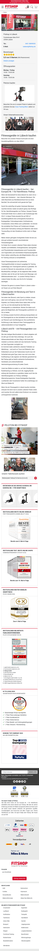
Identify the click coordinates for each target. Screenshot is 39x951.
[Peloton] (19, 441)
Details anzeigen (9, 61)
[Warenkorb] (36, 7)
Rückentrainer (7, 937)
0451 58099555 (30, 44)
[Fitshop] (11, 7)
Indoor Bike (6, 921)
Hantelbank (24, 918)
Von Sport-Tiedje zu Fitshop (9, 801)
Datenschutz (24, 888)
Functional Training (8, 934)
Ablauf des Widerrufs (26, 898)
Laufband (6, 911)
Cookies (5, 891)
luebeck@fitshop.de (29, 46)
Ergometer (24, 908)
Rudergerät (24, 911)
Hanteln (23, 921)
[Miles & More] (19, 852)
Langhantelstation (26, 931)
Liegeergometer (25, 924)
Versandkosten (7, 895)
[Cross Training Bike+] (19, 93)
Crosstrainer (6, 908)
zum (6, 872)
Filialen (5, 12)
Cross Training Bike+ (21, 107)
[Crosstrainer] (9, 498)
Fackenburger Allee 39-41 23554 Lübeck (12, 38)
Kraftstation (6, 914)
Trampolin (24, 914)
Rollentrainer (24, 927)
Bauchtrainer (25, 934)
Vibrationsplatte (25, 941)
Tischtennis (6, 918)
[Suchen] (32, 7)
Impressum (24, 891)
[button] (3, 408)
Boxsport (5, 924)
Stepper (5, 931)
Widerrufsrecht (25, 895)
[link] (14, 782)
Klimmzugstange (26, 937)
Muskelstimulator (8, 941)
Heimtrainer (6, 927)
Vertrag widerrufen (19, 878)
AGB (4, 888)
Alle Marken (6, 945)
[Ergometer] (24, 498)
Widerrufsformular (8, 898)
